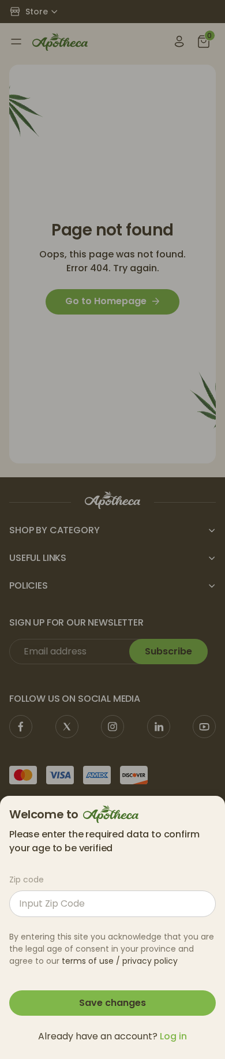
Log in (173, 1036)
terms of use (88, 961)
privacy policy (150, 961)
